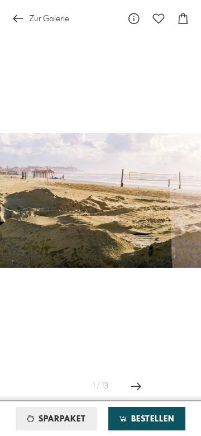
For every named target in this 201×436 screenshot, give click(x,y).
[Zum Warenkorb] (183, 18)
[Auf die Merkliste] (158, 18)
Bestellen (151, 419)
